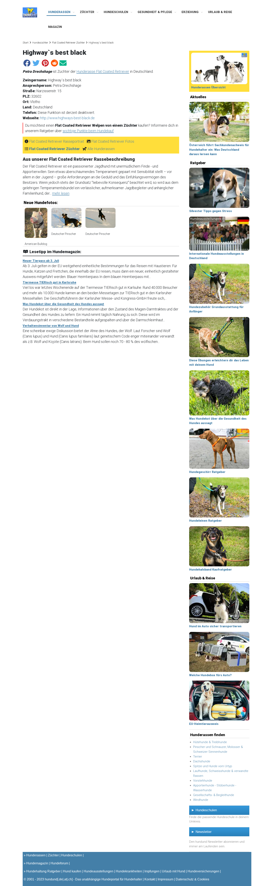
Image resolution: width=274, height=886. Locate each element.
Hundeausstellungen (98, 871)
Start (25, 42)
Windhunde (200, 800)
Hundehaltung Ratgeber (43, 871)
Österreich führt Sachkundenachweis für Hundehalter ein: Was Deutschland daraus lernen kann (219, 149)
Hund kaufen (72, 871)
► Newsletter (201, 832)
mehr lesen (60, 193)
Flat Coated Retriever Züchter (68, 42)
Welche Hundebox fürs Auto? (210, 675)
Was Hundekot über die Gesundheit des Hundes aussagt (63, 304)
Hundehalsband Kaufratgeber (210, 569)
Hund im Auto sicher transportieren (215, 626)
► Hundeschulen (204, 810)
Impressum (165, 879)
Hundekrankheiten (129, 871)
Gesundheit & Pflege (155, 12)
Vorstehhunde (202, 780)
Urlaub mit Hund (173, 871)
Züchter (87, 12)
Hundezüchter (40, 42)
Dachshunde (201, 761)
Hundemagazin (37, 863)
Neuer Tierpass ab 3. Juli (41, 261)
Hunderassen (59, 12)
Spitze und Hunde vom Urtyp (212, 766)
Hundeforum (59, 863)
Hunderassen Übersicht (208, 87)
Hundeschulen (116, 12)
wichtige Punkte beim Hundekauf (88, 131)
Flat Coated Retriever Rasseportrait (56, 141)
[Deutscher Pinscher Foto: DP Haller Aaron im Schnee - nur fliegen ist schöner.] (100, 219)
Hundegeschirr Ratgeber (207, 472)
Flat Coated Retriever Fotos (112, 141)
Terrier (197, 756)
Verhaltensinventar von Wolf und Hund (51, 325)
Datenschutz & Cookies (192, 879)
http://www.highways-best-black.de (67, 118)
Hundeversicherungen (203, 871)
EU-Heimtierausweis (203, 724)
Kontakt (149, 879)
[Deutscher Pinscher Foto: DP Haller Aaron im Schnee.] (66, 219)
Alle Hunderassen (101, 149)
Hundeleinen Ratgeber (205, 520)
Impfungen (151, 871)
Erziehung (190, 12)
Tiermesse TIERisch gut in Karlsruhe (49, 282)
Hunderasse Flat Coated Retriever (102, 71)
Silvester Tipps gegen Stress (210, 211)
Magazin (55, 27)
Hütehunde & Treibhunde (210, 742)
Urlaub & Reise (220, 12)
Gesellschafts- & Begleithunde (213, 795)
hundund (51, 879)
